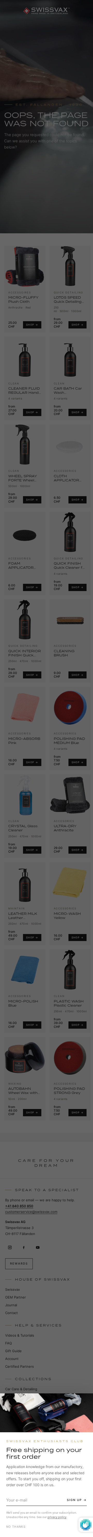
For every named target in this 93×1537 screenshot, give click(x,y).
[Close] (84, 1402)
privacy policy (57, 1517)
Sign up (74, 1500)
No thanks (16, 1526)
